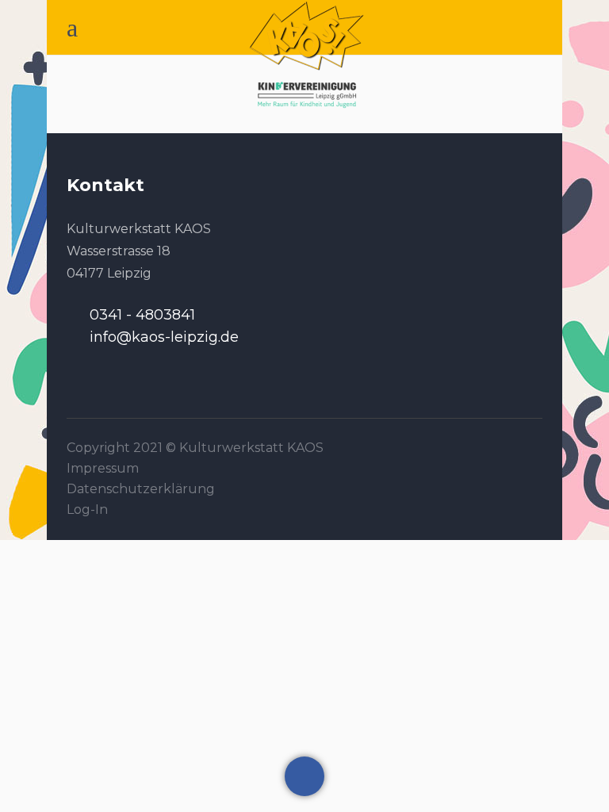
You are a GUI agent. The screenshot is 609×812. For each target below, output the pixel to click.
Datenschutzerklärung (141, 488)
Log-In (87, 509)
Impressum (103, 468)
